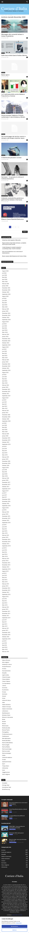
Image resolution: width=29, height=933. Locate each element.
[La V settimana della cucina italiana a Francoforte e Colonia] (14, 86)
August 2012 (5, 596)
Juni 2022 (4, 376)
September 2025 (6, 294)
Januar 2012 (5, 609)
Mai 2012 (4, 601)
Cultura (3, 53)
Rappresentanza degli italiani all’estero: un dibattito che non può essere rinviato (14, 243)
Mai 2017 (4, 497)
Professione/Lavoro (7, 734)
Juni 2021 (4, 402)
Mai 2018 (4, 472)
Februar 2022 (5, 385)
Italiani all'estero (4, 195)
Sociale (4, 759)
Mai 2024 (4, 328)
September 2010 (6, 639)
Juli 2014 (4, 548)
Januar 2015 (5, 537)
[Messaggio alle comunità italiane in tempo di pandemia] (14, 26)
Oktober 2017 (5, 486)
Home (2, 15)
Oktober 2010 (5, 636)
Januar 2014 (5, 560)
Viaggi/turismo (6, 772)
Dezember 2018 (6, 461)
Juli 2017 (4, 493)
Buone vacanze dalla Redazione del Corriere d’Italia (14, 256)
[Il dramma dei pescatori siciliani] (14, 149)
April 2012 (4, 603)
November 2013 (6, 565)
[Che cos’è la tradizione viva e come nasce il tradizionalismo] (4, 804)
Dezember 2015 (6, 516)
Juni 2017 (4, 495)
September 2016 (6, 505)
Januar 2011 (5, 630)
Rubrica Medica (6, 747)
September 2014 (6, 546)
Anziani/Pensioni (6, 666)
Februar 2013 (5, 584)
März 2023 (4, 357)
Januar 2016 (5, 514)
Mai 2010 (4, 645)
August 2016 (5, 508)
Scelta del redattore (7, 757)
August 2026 (5, 271)
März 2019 (4, 455)
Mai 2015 (4, 529)
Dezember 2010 (6, 632)
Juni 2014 (4, 550)
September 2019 (6, 444)
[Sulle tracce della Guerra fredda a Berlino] (14, 47)
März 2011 (4, 626)
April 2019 (4, 453)
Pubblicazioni (5, 736)
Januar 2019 (5, 459)
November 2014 (6, 541)
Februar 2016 (5, 512)
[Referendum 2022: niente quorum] (4, 834)
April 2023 (4, 355)
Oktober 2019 (5, 442)
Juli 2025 (4, 298)
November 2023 (6, 340)
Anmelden (4, 783)
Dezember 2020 (6, 414)
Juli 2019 (4, 446)
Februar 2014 (5, 558)
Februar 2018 (5, 478)
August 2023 (5, 347)
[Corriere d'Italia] (14, 9)
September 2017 (6, 488)
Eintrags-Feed (5, 785)
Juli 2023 (4, 349)
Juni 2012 (4, 598)
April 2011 (4, 624)
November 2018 (6, 463)
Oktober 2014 (5, 543)
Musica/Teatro (6, 730)
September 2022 (6, 370)
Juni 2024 (4, 326)
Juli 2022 (4, 374)
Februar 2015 (5, 535)
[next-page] (18, 227)
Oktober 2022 (5, 368)
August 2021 (5, 398)
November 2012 (6, 590)
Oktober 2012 (5, 592)
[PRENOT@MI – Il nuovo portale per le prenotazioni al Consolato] (4, 828)
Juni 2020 (4, 425)
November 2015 (6, 518)
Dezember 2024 (6, 313)
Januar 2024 (5, 336)
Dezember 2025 (6, 288)
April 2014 (4, 554)
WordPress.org (6, 789)
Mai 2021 (4, 404)
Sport (3, 764)
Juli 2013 (4, 573)
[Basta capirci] (14, 66)
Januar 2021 (5, 412)
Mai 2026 (4, 277)
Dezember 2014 (6, 539)
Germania (4, 694)
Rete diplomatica (6, 738)
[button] (2, 2)
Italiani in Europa (6, 706)
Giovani (4, 696)
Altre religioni (5, 662)
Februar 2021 (5, 410)
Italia (3, 702)
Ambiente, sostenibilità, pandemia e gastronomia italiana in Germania (12, 199)
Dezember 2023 (6, 338)
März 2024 (4, 332)
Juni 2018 (4, 469)
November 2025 (6, 290)
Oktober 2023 (5, 343)
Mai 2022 (4, 379)
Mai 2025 (4, 302)
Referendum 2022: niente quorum (16, 832)
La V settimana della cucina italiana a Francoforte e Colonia (13, 95)
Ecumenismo (5, 690)
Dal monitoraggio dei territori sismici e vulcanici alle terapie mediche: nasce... (13, 137)
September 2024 (6, 319)
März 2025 (4, 307)
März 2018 (4, 476)
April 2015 (4, 531)
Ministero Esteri (6, 715)
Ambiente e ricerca (7, 664)
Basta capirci (5, 75)
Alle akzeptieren (14, 926)
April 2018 (4, 474)
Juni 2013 (4, 575)
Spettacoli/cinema (6, 761)
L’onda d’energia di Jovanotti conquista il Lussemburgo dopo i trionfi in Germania (11, 248)
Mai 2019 (4, 450)
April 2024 (4, 330)
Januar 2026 (5, 286)
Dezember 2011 (6, 611)
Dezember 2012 (6, 588)
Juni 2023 (4, 351)
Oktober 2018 (5, 465)
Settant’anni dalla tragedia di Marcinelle (11, 240)
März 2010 (4, 649)
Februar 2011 (5, 628)
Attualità (3, 72)
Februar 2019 (5, 457)
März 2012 (4, 605)
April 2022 (4, 381)
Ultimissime (5, 768)
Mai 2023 (4, 353)
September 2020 (6, 421)
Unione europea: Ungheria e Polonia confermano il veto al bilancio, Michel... (13, 116)
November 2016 (6, 501)
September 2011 (6, 617)
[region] (14, 925)
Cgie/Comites (5, 675)
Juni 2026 (4, 275)
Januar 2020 (5, 436)
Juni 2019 (4, 448)
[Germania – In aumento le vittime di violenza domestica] (14, 168)
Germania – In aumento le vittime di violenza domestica (12, 178)
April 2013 (4, 579)
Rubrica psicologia (6, 749)
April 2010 (4, 647)
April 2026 (4, 279)
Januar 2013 (5, 586)
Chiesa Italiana (6, 679)
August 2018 (5, 467)
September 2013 (6, 569)
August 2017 (5, 491)
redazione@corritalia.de (17, 914)
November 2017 (6, 484)
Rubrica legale (5, 745)
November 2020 (6, 417)
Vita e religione (6, 774)
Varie (3, 770)
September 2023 (6, 345)
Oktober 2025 (5, 292)
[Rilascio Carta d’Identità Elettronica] (14, 211)
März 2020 (4, 431)
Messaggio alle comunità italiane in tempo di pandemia (12, 35)
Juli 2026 (4, 273)
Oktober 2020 (5, 419)
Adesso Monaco (6, 660)
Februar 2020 (5, 434)
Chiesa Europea (4, 32)
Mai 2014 (4, 552)
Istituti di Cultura (6, 700)
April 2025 (4, 305)
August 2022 (5, 372)
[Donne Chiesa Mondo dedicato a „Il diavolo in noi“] (4, 811)
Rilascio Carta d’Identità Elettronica (12, 219)
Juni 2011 (4, 620)
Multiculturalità (6, 728)
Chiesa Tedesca (6, 681)
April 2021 (4, 406)
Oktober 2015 (5, 520)
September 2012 (6, 594)
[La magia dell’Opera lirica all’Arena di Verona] (4, 817)
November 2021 (6, 391)
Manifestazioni (6, 713)
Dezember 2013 (6, 562)
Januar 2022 (5, 387)
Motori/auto (5, 725)
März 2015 (4, 533)
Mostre (4, 723)
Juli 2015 (4, 524)
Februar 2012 (5, 607)
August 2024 (5, 321)
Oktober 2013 (5, 567)
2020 (6, 15)
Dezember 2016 (6, 499)
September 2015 (6, 522)
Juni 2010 (4, 643)
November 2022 (6, 366)
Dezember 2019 (6, 438)
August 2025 (5, 296)
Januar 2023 (5, 362)
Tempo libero (5, 766)
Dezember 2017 (6, 482)
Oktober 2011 (5, 615)
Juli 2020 (4, 423)
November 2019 (6, 440)
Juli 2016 (4, 510)
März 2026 (4, 281)
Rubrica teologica (6, 753)
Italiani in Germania (7, 709)
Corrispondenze (6, 683)
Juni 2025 (4, 300)
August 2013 (5, 571)
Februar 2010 (5, 651)
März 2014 (4, 556)
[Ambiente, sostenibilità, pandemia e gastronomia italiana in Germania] (14, 189)
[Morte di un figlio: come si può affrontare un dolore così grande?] (4, 841)
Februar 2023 (5, 360)
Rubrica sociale (6, 751)
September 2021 (6, 395)
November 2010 (6, 634)
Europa (4, 692)
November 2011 (6, 613)
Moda (3, 719)
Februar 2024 (5, 334)
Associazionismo (6, 671)
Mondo (4, 721)
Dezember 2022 (6, 364)
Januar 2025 (5, 311)
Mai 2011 (4, 622)
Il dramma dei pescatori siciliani (11, 157)
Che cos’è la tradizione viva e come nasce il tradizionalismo (12, 252)
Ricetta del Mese (6, 740)
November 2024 (6, 315)
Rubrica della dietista (7, 742)
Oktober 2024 (5, 317)
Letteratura (5, 711)
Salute (3, 755)
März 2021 (4, 408)
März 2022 (4, 383)
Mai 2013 (4, 577)
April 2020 (4, 429)
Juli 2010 (4, 641)
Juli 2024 (4, 324)
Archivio (4, 668)
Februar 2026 (5, 283)
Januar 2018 (5, 480)
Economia (4, 687)
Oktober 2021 (5, 393)
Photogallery (5, 732)
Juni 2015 (4, 527)
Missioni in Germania (7, 717)
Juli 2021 (4, 400)
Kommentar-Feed (6, 787)
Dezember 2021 (6, 389)
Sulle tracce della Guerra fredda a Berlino (14, 55)
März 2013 (4, 582)
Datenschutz (19, 923)
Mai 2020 (4, 427)
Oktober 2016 (5, 503)
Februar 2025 (5, 309)
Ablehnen (14, 930)
